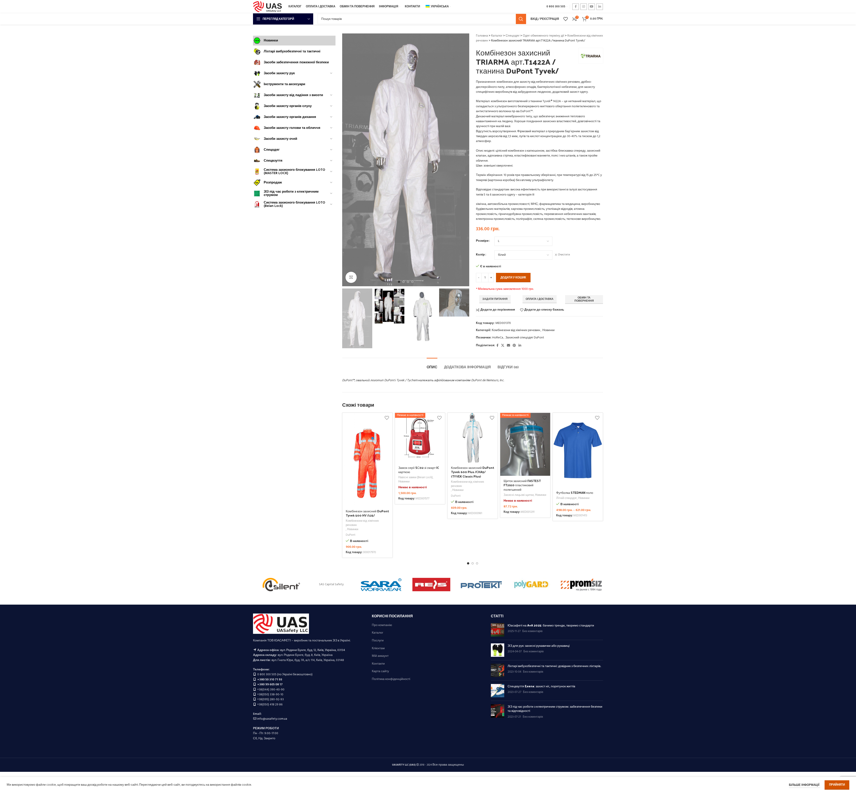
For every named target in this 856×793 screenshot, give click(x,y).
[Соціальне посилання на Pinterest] (514, 345)
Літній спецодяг (566, 498)
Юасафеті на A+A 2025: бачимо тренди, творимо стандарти (551, 625)
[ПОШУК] (521, 19)
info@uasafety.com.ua (272, 718)
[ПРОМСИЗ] (581, 584)
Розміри (482, 241)
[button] (468, 563)
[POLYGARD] (531, 584)
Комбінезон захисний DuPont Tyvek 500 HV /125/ (367, 513)
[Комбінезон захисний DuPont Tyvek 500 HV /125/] (367, 459)
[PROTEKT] (481, 584)
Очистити (564, 255)
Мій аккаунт (380, 656)
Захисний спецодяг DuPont (524, 337)
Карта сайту (380, 671)
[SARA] (381, 584)
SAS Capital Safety (331, 584)
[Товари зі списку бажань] (565, 18)
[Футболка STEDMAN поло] (578, 450)
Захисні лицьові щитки (519, 495)
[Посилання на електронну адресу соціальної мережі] (508, 345)
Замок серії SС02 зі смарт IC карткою (418, 470)
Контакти (378, 664)
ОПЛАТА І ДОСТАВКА (540, 299)
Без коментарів (532, 631)
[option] (399, 282)
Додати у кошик (513, 277)
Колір (480, 254)
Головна (482, 35)
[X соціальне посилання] (503, 345)
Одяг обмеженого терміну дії (543, 35)
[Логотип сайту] (268, 6)
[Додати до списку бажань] (386, 418)
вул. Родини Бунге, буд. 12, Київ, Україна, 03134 (312, 650)
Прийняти (837, 785)
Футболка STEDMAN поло (574, 492)
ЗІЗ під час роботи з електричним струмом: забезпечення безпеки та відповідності (555, 709)
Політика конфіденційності (391, 679)
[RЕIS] (431, 584)
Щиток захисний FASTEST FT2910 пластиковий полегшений (522, 485)
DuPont (350, 535)
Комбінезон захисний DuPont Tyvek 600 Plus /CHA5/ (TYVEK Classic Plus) (472, 472)
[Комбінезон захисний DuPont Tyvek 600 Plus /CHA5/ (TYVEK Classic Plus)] (473, 438)
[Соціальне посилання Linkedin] (599, 6)
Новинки (548, 330)
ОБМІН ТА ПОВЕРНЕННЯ (584, 299)
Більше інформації (804, 785)
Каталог (496, 35)
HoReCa (497, 337)
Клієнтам (378, 648)
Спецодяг (513, 35)
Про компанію (382, 625)
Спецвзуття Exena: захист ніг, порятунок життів (541, 686)
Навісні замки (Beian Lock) (415, 478)
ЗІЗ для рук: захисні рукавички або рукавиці (539, 645)
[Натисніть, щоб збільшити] (351, 277)
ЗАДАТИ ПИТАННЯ (495, 299)
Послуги (378, 641)
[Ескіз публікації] (497, 629)
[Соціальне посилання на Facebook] (575, 6)
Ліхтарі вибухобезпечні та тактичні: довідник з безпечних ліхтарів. (554, 666)
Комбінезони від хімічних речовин (516, 330)
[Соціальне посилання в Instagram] (583, 6)
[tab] (432, 364)
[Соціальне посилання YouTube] (591, 6)
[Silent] (281, 584)
